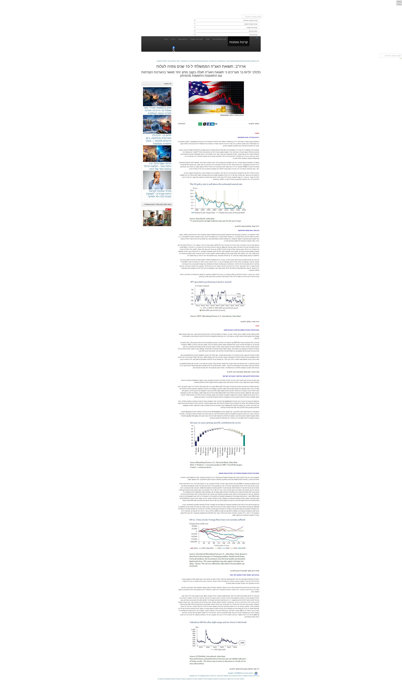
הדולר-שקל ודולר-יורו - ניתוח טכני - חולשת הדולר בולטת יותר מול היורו (157, 166)
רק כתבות (223, 679)
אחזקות (201, 61)
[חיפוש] (254, 37)
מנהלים (196, 61)
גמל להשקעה (161, 61)
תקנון (200, 679)
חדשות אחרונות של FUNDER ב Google (240, 673)
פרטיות (195, 679)
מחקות (240, 61)
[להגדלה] (218, 202)
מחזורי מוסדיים (179, 61)
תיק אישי (256, 61)
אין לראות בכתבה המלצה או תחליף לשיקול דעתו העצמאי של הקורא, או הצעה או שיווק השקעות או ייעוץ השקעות (224, 676)
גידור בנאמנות (224, 61)
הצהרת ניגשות (180, 679)
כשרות (231, 61)
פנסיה (208, 39)
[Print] (216, 124)
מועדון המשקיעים (169, 679)
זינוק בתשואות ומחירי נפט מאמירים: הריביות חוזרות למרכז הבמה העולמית (157, 110)
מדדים (173, 39)
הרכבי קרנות (208, 61)
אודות (237, 679)
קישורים (160, 679)
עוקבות (235, 61)
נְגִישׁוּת (399, 1)
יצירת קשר (230, 679)
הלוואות (189, 679)
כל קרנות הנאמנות (213, 679)
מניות (166, 39)
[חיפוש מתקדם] (400, 58)
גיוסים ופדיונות (189, 61)
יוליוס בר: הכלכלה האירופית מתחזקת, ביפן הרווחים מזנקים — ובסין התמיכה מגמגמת (158, 139)
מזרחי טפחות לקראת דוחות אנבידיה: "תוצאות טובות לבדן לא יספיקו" (158, 193)
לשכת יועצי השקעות (196, 39)
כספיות (251, 61)
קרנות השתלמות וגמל (219, 39)
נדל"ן (204, 679)
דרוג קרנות (216, 61)
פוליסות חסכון (182, 39)
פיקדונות (245, 61)
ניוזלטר (242, 679)
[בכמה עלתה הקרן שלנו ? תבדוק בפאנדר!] (157, 217)
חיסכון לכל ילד (169, 61)
